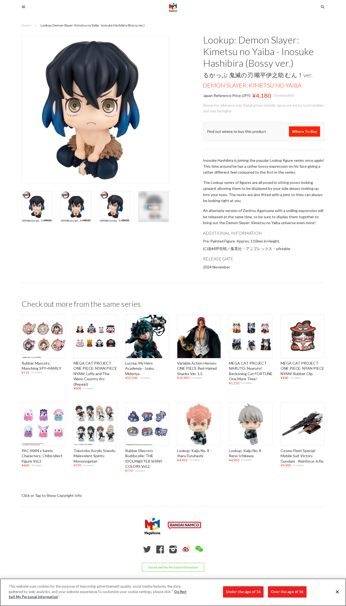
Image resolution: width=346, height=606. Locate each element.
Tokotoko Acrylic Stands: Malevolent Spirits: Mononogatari (95, 455)
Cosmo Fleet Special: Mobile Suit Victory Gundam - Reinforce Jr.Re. (302, 455)
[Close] (337, 592)
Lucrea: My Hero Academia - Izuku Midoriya (139, 368)
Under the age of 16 (243, 592)
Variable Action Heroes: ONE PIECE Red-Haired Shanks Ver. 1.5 (197, 368)
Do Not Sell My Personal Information (173, 567)
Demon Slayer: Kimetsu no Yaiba (252, 85)
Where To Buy (304, 131)
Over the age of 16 (287, 592)
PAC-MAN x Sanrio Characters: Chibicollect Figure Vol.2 (42, 455)
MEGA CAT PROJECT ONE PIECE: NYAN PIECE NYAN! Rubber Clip (302, 368)
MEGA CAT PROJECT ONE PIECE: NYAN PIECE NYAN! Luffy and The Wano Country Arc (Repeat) (95, 373)
